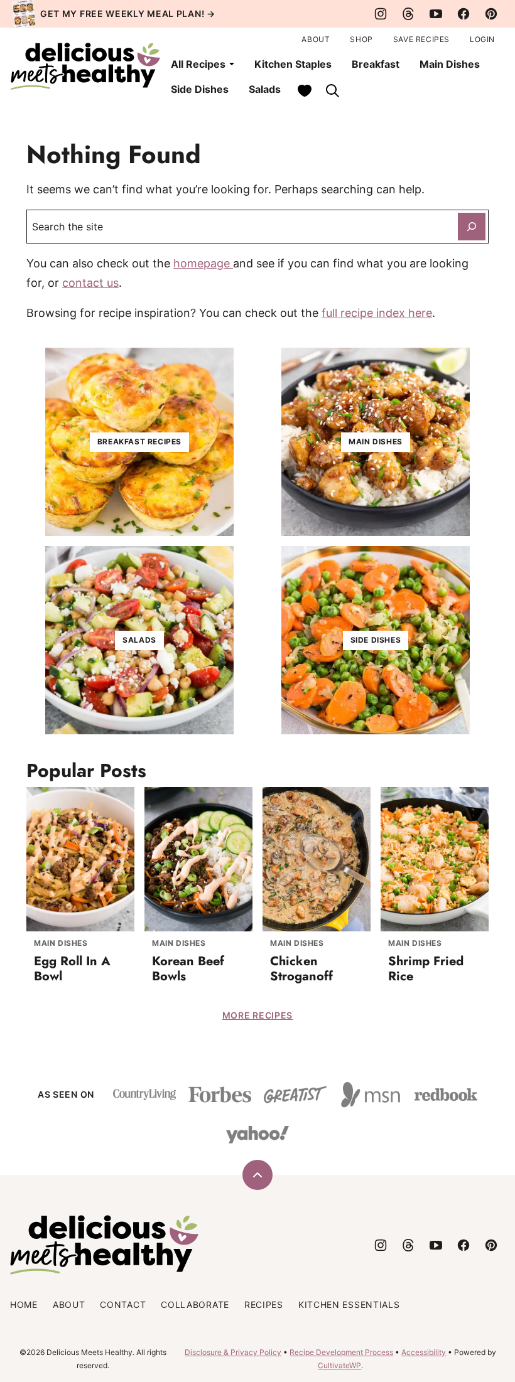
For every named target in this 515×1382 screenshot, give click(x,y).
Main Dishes (450, 64)
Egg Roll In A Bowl (72, 968)
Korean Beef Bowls (188, 968)
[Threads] (408, 14)
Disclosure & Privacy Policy (233, 1352)
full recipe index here (377, 312)
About (315, 39)
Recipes (263, 1304)
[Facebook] (463, 14)
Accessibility (423, 1352)
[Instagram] (380, 14)
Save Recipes (421, 39)
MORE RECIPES (257, 1015)
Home (24, 1304)
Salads (265, 89)
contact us (90, 282)
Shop (361, 39)
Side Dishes (200, 89)
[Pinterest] (491, 14)
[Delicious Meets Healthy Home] (85, 66)
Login (482, 39)
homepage (203, 263)
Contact (123, 1304)
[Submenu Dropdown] (232, 64)
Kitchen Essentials (349, 1304)
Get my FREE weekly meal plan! (122, 13)
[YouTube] (436, 14)
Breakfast (375, 64)
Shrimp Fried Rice (426, 968)
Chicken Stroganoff (301, 968)
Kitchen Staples (293, 64)
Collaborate (195, 1304)
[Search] (332, 90)
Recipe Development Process (341, 1352)
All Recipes (198, 64)
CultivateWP (339, 1365)
